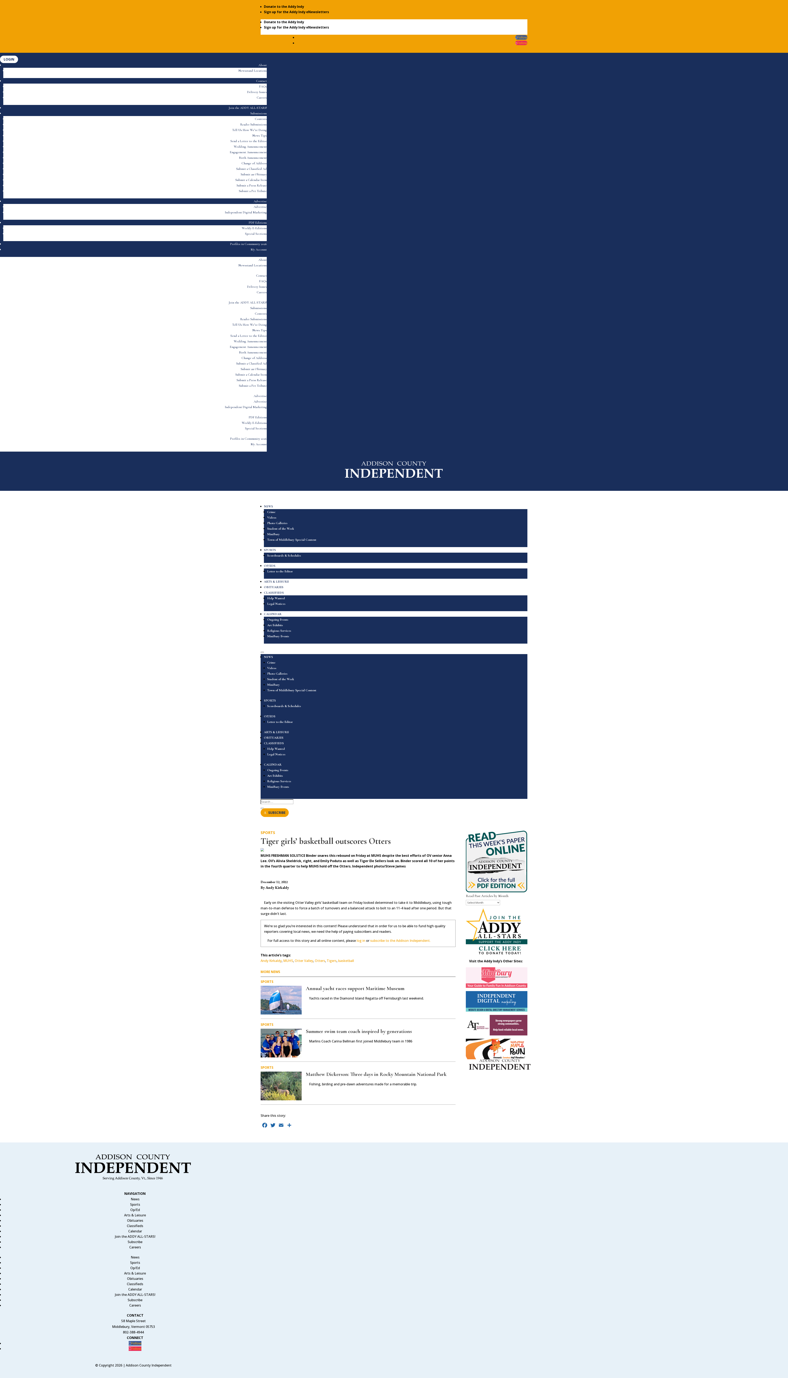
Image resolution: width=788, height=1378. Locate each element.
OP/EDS (269, 566)
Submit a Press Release (252, 185)
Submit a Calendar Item (251, 180)
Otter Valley (304, 960)
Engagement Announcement (248, 152)
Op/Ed (135, 1210)
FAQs (263, 86)
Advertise (260, 201)
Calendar (135, 1231)
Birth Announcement (253, 158)
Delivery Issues (257, 92)
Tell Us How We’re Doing (249, 130)
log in (361, 940)
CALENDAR (273, 614)
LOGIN (9, 59)
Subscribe (135, 1242)
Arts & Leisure (135, 1215)
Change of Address (254, 163)
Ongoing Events (277, 620)
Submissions (258, 113)
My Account (259, 249)
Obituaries (135, 1220)
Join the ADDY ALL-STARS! (248, 108)
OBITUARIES (273, 587)
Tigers (332, 960)
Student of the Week (280, 529)
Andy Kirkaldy (271, 960)
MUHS (288, 960)
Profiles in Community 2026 (248, 244)
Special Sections (256, 234)
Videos (271, 517)
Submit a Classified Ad (251, 169)
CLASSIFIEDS (274, 593)
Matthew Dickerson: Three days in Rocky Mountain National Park (376, 1074)
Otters (320, 960)
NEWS (268, 506)
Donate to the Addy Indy (284, 6)
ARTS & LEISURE (276, 582)
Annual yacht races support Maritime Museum (355, 988)
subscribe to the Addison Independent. (400, 940)
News (135, 1199)
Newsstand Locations (252, 71)
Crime (271, 512)
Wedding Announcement (250, 147)
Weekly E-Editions (254, 228)
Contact (261, 81)
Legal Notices (276, 604)
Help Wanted (276, 598)
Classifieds (135, 1226)
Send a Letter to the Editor (248, 141)
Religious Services (279, 631)
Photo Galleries (277, 523)
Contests (261, 119)
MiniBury (273, 534)
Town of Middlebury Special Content (291, 540)
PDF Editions (258, 223)
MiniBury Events (278, 636)
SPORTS (270, 550)
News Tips (259, 135)
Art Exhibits (275, 625)
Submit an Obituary (254, 174)
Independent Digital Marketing (246, 212)
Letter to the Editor (280, 571)
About (262, 65)
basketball (346, 960)
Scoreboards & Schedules (284, 555)
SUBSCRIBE (276, 812)
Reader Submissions (253, 124)
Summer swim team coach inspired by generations (359, 1031)
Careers (262, 97)
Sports (268, 832)
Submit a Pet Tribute (253, 191)
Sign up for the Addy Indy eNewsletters (296, 12)
